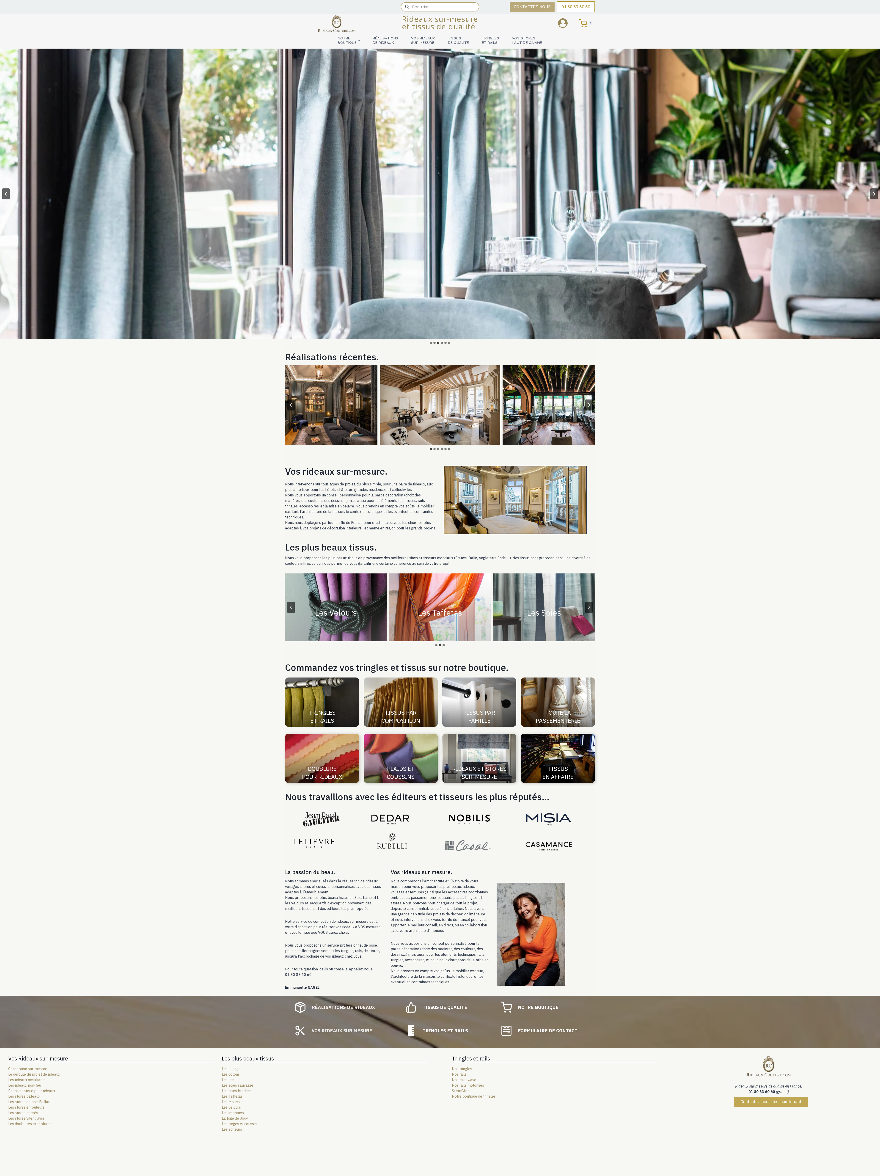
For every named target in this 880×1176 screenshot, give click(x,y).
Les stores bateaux (24, 1096)
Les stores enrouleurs (26, 1107)
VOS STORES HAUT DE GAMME (527, 40)
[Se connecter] (566, 23)
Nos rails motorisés (468, 1085)
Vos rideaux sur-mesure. (336, 471)
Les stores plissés (23, 1112)
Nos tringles (462, 1068)
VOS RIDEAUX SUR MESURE (423, 40)
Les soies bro (233, 1090)
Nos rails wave (464, 1079)
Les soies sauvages (238, 1085)
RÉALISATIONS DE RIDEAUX (385, 40)
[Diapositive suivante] (589, 404)
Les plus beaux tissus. (331, 547)
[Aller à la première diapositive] (874, 193)
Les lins (228, 1079)
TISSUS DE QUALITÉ (458, 40)
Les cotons (231, 1074)
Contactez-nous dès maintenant (770, 1101)
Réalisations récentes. (332, 357)
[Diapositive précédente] (6, 193)
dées (248, 1090)
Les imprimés (233, 1112)
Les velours (231, 1107)
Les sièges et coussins (240, 1123)
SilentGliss (460, 1090)
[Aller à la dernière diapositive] (291, 404)
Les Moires (231, 1101)
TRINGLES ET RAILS (490, 40)
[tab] (431, 343)
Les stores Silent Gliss (26, 1118)
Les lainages (232, 1068)
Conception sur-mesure (27, 1068)
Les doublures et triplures (29, 1123)
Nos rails (459, 1074)
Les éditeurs (232, 1129)
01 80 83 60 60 (575, 6)
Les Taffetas (232, 1096)
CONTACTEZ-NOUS (532, 6)
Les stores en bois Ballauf (30, 1101)
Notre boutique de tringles (474, 1096)
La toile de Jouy (235, 1118)
